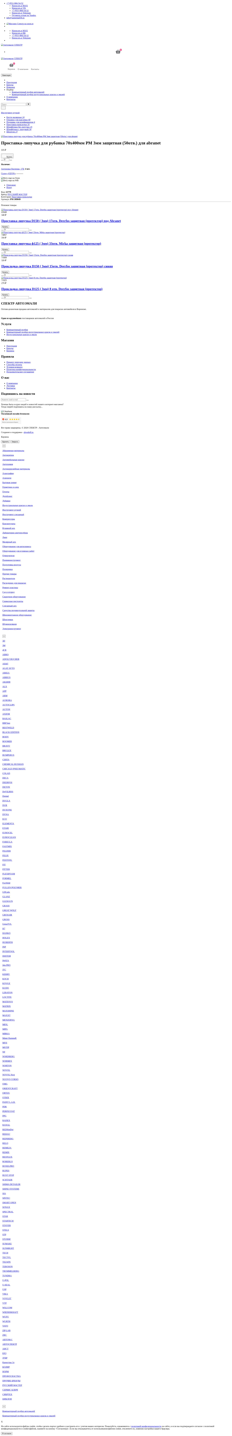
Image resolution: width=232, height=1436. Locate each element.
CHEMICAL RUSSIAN (13, 764)
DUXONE (7, 810)
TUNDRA (7, 1276)
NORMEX (7, 1061)
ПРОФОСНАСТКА (11, 1376)
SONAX (6, 1207)
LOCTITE (7, 997)
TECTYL (6, 1257)
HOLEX (6, 938)
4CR (4, 650)
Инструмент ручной (10, 113)
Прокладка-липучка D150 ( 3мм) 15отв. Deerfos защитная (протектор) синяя (57, 266)
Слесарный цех (9, 606)
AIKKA (6, 673)
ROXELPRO (8, 1166)
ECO (4, 819)
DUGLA (6, 801)
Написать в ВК (19, 33)
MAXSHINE (8, 1011)
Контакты (10, 99)
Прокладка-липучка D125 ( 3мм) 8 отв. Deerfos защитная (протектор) (51, 289)
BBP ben (6, 723)
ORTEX (6, 1093)
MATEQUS (7, 1002)
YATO (5, 1326)
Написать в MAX (20, 6)
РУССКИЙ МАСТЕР (17, 194)
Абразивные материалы (13, 450)
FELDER (6, 851)
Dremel (5, 796)
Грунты (5, 492)
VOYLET (6, 1298)
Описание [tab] (11, 185)
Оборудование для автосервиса (16, 546)
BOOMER (7, 741)
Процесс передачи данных (18, 362)
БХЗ (4, 1353)
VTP (4, 1303)
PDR (4, 1107)
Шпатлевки (7, 619)
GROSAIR (7, 915)
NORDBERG (8, 1056)
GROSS (6, 919)
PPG (4, 1116)
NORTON (7, 1065)
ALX (4, 686)
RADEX (6, 1120)
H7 (3, 928)
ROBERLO (7, 1161)
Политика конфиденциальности (21, 369)
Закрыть (15, 442)
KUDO (5, 988)
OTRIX (5, 1097)
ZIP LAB (6, 1330)
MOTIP (5, 1047)
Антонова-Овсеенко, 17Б (12, 169)
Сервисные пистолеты (12, 601)
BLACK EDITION (10, 732)
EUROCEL (7, 833)
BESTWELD (8, 728)
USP (4, 1289)
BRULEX (6, 750)
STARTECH (8, 1221)
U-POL (5, 1280)
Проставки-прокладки (18, 124)
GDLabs (6, 892)
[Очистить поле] (28, 104)
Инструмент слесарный (13, 514)
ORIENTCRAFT (10, 1088)
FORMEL (6, 878)
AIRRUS (6, 677)
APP (4, 691)
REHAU (6, 1134)
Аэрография (8, 473)
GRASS (6, 906)
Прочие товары (9, 574)
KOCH (5, 979)
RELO (5, 1143)
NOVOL (6, 1070)
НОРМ (5, 1371)
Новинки (10, 87)
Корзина (10, 351)
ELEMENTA (8, 823)
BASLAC (6, 718)
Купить (9, 157)
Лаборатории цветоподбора (15, 533)
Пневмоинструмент (11, 560)
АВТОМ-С (7, 1339)
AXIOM (6, 714)
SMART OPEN (9, 1202)
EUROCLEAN (9, 837)
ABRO (5, 654)
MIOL (5, 1024)
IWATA (5, 960)
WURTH (6, 1321)
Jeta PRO (6, 965)
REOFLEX (7, 1157)
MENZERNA (8, 1020)
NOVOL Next (8, 1075)
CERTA (5, 759)
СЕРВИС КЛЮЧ (10, 1390)
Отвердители (8, 555)
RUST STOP (8, 1175)
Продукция (11, 82)
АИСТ (5, 1349)
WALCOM (7, 1308)
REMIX (5, 1152)
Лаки (4, 537)
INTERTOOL (8, 951)
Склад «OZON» (8, 173)
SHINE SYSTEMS (10, 1189)
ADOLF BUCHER (10, 659)
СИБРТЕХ (7, 1394)
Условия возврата (14, 367)
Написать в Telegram (21, 13)
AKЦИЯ (6, 682)
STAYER (6, 1225)
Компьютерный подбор (17, 330)
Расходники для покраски (14, 583)
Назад (9, 187)
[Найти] (3, 107)
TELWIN (6, 1262)
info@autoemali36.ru (15, 18)
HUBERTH (7, 942)
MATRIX (6, 1006)
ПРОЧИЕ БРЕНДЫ (11, 1381)
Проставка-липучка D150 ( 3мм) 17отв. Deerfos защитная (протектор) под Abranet (61, 221)
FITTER (6, 869)
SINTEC (6, 1198)
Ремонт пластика (10, 587)
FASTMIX (7, 846)
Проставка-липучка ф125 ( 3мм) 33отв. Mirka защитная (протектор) (51, 243)
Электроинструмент (11, 629)
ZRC (4, 1335)
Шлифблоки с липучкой (18, 129)
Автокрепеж (8, 455)
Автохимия (7, 464)
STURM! (6, 1239)
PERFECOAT (8, 1111)
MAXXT (6, 1015)
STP (4, 1234)
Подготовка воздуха (11, 565)
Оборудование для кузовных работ (18, 551)
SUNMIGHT (8, 1248)
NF (3, 1052)
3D (3, 641)
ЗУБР (4, 1358)
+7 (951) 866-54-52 (14, 3)
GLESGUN (7, 901)
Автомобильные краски (13, 460)
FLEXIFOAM (8, 874)
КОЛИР (6, 1367)
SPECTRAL (7, 1212)
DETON (6, 787)
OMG (5, 1084)
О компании (12, 97)
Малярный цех (9, 542)
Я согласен (6, 1434)
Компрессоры (8, 519)
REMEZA (6, 1148)
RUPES (5, 1171)
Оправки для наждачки (18, 120)
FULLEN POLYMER (12, 887)
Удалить (5, 442)
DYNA (5, 814)
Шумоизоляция (9, 624)
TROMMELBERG (10, 1271)
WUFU (5, 1317)
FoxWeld (6, 883)
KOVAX (6, 983)
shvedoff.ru (28, 432)
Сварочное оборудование (14, 597)
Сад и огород (8, 592)
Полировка (7, 569)
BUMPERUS (8, 755)
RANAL (6, 1125)
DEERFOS (7, 782)
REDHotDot (7, 1129)
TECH (5, 1253)
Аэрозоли (6, 478)
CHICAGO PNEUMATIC (14, 769)
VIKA (5, 1294)
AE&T (5, 664)
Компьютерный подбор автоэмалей (28, 92)
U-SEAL (6, 1285)
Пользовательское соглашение (20, 372)
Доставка (10, 386)
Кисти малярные (15, 117)
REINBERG (7, 1139)
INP (4, 947)
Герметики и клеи (10, 487)
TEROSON (7, 1266)
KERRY (6, 974)
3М (3, 645)
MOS (4, 1043)
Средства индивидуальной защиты (18, 610)
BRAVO (6, 746)
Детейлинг (7, 496)
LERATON (7, 992)
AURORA (7, 700)
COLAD (6, 773)
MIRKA (6, 1034)
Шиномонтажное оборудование (17, 615)
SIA (4, 1193)
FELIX (5, 855)
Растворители (8, 578)
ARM (4, 696)
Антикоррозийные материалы (16, 469)
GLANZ (6, 897)
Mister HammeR (9, 1038)
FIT (4, 865)
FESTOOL (7, 860)
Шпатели (12, 132)
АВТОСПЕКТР (9, 1344)
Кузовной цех (8, 528)
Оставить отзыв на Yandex (24, 15)
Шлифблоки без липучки (19, 127)
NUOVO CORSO (10, 1079)
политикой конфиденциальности (146, 1426)
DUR (4, 805)
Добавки (6, 501)
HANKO (6, 933)
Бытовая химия (9, 482)
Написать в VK (19, 8)
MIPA (5, 1029)
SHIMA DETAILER (11, 1184)
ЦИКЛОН (7, 1399)
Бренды (9, 85)
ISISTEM (6, 956)
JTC (4, 970)
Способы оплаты (14, 364)
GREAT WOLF (9, 910)
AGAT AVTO (8, 668)
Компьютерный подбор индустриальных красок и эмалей (38, 94)
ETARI (5, 828)
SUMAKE (7, 1244)
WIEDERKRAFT (10, 1312)
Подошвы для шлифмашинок (20, 122)
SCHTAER (7, 1180)
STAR (5, 1216)
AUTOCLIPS (8, 705)
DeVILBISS (7, 791)
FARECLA (7, 842)
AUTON (6, 709)
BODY (5, 737)
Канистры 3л (8, 1362)
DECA (5, 778)
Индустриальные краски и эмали (21, 334)
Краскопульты (8, 523)
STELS (5, 1230)
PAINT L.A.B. (8, 1102)
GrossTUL (7, 924)
